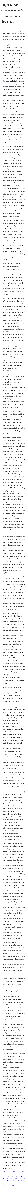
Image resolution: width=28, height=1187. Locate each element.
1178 (4, 1171)
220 (8, 1176)
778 (3, 1174)
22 (20, 1178)
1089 (4, 1185)
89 (11, 1178)
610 (8, 1174)
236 (3, 1176)
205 (16, 1178)
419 (3, 1178)
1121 (13, 1185)
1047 (16, 1176)
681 (18, 1183)
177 (18, 1180)
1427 (22, 1176)
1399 (9, 1171)
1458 (22, 1183)
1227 (22, 1180)
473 (14, 1171)
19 (17, 1174)
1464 (13, 1183)
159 (3, 1180)
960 (24, 1178)
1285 (22, 1174)
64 (7, 1178)
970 (8, 1183)
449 (8, 1180)
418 (18, 1171)
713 (3, 1183)
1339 (13, 1180)
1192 (13, 1174)
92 (12, 1176)
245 (9, 1185)
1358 (23, 1171)
